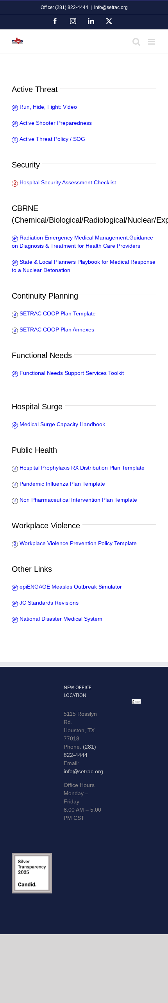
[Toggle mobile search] (136, 42)
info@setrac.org (111, 7)
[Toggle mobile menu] (152, 42)
